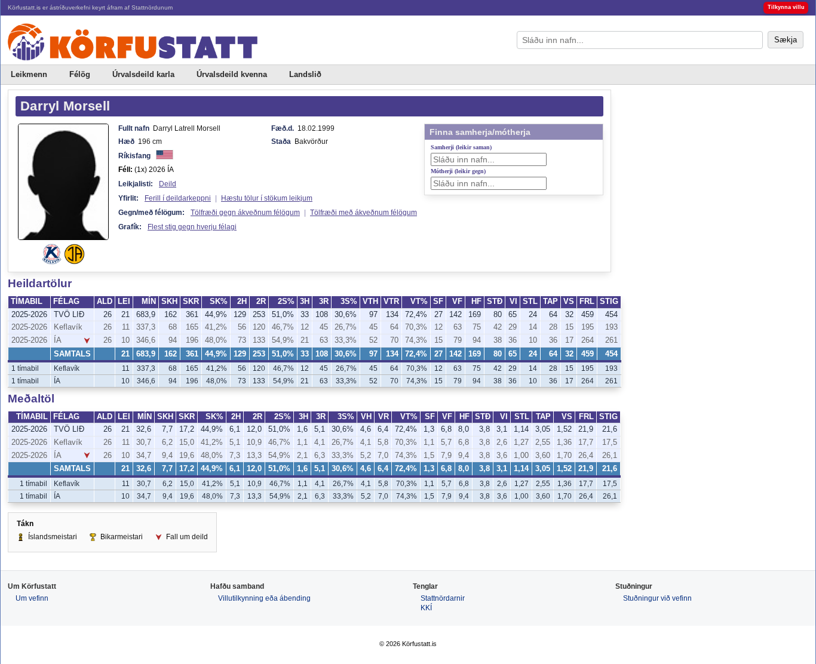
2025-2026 (29, 315)
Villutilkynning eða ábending (264, 598)
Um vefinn (32, 598)
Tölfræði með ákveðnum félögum (363, 212)
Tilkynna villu (786, 7)
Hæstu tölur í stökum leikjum (266, 198)
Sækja (785, 39)
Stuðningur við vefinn (657, 598)
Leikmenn (29, 74)
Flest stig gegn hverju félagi (192, 227)
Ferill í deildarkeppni (178, 198)
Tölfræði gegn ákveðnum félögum (245, 212)
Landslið (305, 74)
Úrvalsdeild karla (143, 74)
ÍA (58, 340)
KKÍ (426, 608)
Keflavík (68, 327)
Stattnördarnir (443, 598)
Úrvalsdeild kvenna (232, 74)
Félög (79, 74)
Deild (167, 184)
